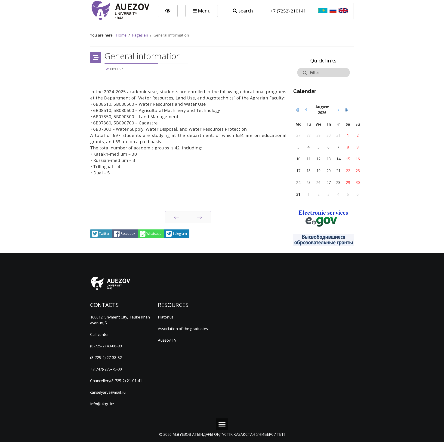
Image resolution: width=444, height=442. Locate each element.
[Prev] (176, 217)
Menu (204, 11)
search (245, 11)
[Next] (199, 217)
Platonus (165, 317)
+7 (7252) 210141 (288, 11)
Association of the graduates (183, 328)
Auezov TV (167, 340)
